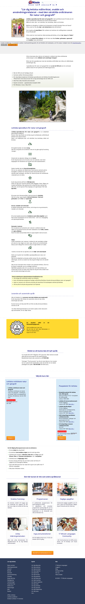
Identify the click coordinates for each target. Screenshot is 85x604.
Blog (56, 569)
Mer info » (71, 404)
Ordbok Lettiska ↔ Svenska (15, 598)
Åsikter (9, 591)
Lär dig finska (35, 572)
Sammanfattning (11, 574)
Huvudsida (31, 5)
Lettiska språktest (12, 597)
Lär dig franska (35, 574)
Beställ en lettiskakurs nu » (42, 553)
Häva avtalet (58, 574)
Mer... (53, 5)
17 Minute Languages (61, 565)
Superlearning (11, 584)
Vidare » (11, 438)
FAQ (8, 589)
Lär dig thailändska (36, 589)
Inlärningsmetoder (12, 567)
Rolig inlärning (11, 578)
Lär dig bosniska (35, 569)
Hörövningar (10, 587)
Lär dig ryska (35, 584)
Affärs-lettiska (11, 595)
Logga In (57, 567)
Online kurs (10, 585)
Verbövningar (11, 582)
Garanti (9, 569)
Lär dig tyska (35, 591)
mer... (32, 593)
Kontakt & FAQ (59, 571)
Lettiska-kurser (45, 5)
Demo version (11, 565)
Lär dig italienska (36, 578)
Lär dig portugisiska (36, 582)
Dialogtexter (10, 580)
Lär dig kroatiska (36, 580)
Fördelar (9, 576)
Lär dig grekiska (35, 576)
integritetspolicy (76, 43)
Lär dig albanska (36, 565)
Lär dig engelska (35, 571)
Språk (36, 5)
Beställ (9, 571)
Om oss (57, 572)
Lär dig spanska (35, 587)
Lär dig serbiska (35, 585)
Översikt (9, 572)
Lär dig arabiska (35, 567)
